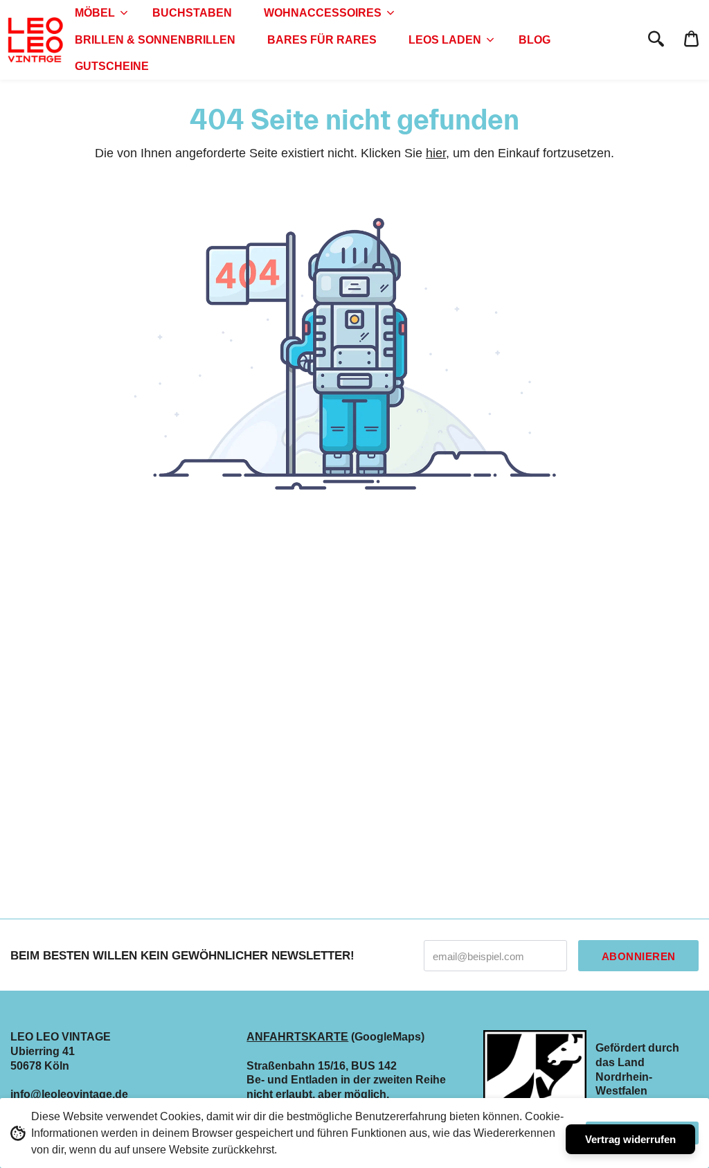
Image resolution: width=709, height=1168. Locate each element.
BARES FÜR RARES (322, 40)
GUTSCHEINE (112, 66)
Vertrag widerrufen (630, 1139)
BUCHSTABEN (192, 13)
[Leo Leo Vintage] (34, 40)
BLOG (534, 40)
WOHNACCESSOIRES (323, 13)
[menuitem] (98, 13)
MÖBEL (95, 13)
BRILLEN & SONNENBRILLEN (155, 40)
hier (436, 153)
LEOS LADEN (445, 40)
